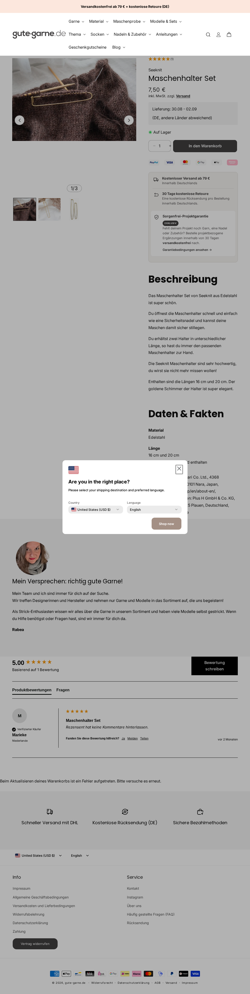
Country (74, 502)
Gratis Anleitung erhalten (190, 557)
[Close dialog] (237, 419)
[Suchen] (208, 34)
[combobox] (91, 509)
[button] (230, 34)
